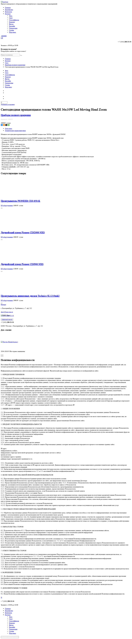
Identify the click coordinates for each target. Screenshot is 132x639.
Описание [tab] (8, 129)
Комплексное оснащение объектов (13, 334)
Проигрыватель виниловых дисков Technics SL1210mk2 (30, 296)
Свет (6, 63)
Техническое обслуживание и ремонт (14, 336)
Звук (6, 71)
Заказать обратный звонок (10, 637)
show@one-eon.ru (7, 312)
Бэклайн (8, 81)
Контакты (8, 12)
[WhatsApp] (8, 125)
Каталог (8, 14)
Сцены (7, 85)
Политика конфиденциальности (12, 348)
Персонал (8, 87)
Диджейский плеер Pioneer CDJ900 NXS (22, 264)
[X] (6, 125)
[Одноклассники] (4, 125)
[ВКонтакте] (2, 125)
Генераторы (9, 83)
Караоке (8, 77)
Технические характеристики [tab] (15, 131)
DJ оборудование (7, 205)
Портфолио (9, 10)
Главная (8, 8)
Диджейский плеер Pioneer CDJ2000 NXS (23, 232)
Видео (7, 79)
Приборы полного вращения (15, 65)
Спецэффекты (10, 75)
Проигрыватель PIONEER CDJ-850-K (20, 201)
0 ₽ (2, 38)
